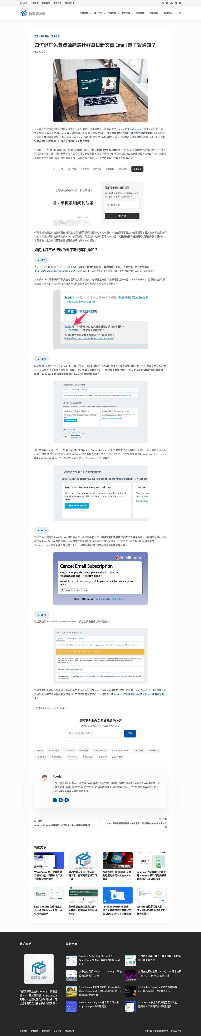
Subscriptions (65, 133)
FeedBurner (134, 129)
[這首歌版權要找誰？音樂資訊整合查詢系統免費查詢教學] (130, 960)
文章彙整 (35, 3)
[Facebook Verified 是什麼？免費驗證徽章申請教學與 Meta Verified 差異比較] (118, 895)
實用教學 (55, 36)
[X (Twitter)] (167, 3)
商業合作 (57, 3)
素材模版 (168, 13)
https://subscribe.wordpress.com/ (56, 270)
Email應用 (53, 750)
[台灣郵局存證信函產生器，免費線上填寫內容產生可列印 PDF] (83, 895)
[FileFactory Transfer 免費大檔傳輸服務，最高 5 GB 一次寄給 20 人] (130, 991)
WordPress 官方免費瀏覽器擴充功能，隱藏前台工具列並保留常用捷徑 (48, 875)
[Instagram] (176, 3)
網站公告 (154, 750)
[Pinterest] (171, 3)
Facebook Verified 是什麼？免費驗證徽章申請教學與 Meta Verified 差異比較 (117, 910)
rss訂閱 (83, 750)
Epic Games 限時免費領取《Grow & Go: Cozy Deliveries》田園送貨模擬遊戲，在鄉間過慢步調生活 (100, 991)
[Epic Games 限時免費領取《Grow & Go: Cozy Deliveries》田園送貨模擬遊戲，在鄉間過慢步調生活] (71, 991)
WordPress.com (119, 750)
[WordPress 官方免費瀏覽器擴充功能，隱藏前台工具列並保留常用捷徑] (49, 860)
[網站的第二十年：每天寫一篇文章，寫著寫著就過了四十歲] (83, 860)
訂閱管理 (41, 757)
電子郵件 (117, 757)
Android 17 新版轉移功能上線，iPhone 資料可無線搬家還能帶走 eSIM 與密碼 (151, 875)
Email (39, 750)
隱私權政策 (69, 3)
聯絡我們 (46, 3)
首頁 (36, 36)
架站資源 (154, 13)
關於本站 (23, 3)
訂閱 (129, 733)
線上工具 (98, 13)
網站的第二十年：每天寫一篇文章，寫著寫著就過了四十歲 (83, 875)
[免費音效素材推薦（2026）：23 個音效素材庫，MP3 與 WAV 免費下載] (130, 975)
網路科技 (140, 13)
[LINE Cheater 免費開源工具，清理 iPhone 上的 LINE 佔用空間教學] (49, 895)
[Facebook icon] (55, 800)
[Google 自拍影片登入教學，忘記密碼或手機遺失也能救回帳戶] (152, 895)
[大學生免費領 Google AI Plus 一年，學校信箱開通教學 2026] (71, 975)
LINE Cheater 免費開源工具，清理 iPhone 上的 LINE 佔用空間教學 (48, 910)
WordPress (100, 750)
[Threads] (180, 3)
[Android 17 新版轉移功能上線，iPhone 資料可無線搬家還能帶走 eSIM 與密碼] (152, 860)
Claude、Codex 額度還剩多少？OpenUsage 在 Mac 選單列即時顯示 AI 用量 (99, 960)
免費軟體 (84, 13)
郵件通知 (72, 757)
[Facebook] (163, 3)
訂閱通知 (57, 757)
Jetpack (69, 750)
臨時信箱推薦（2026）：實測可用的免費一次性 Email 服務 (117, 875)
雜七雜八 (45, 36)
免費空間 (112, 13)
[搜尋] (180, 13)
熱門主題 (126, 13)
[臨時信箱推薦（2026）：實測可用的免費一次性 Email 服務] (118, 860)
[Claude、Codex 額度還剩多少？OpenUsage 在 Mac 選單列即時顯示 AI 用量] (71, 960)
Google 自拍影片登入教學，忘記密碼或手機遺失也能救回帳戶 (151, 910)
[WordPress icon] (66, 800)
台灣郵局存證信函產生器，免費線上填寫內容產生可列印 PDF (83, 910)
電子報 (102, 757)
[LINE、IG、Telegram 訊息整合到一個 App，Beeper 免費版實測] (71, 1006)
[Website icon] (61, 800)
